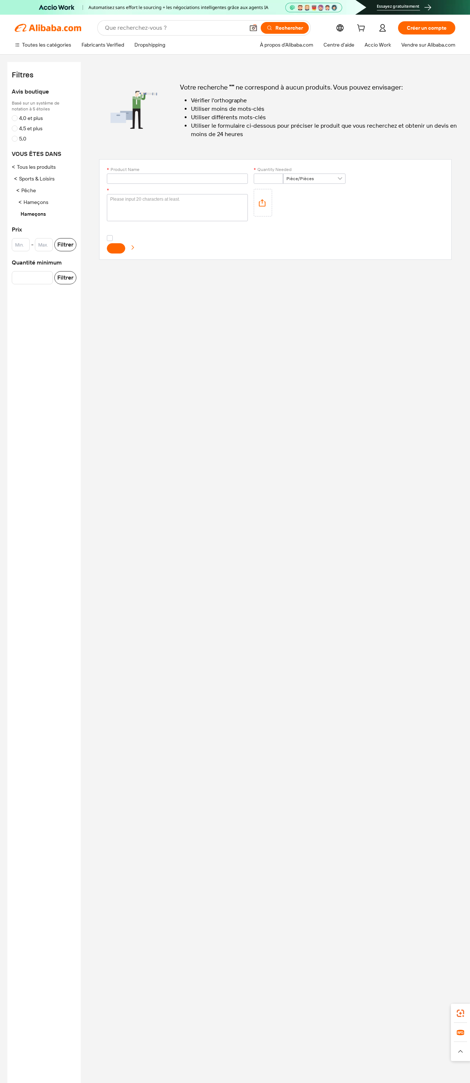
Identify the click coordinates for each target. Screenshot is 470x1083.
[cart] (362, 29)
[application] (263, 202)
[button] (253, 27)
